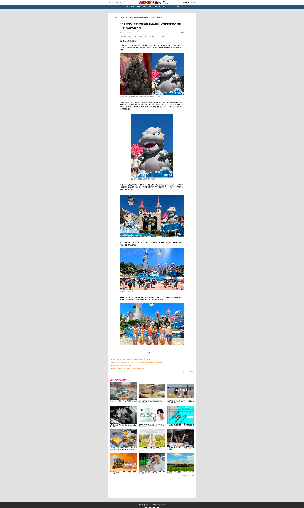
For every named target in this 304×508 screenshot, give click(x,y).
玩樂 (182, 32)
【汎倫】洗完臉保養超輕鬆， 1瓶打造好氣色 (151, 425)
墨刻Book (186, 2)
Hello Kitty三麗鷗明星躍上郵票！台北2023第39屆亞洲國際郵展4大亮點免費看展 (136, 362)
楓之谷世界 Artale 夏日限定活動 (121, 365)
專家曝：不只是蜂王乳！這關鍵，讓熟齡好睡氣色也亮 (128, 369)
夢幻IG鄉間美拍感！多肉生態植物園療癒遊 (151, 448)
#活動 (145, 36)
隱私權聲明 (163, 505)
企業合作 (148, 505)
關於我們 (141, 505)
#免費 (134, 36)
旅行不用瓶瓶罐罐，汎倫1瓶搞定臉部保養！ (151, 401)
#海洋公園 (151, 36)
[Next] (157, 353)
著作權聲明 (156, 505)
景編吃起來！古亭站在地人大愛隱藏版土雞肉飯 (123, 401)
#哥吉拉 (140, 36)
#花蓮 (157, 36)
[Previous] (147, 353)
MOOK (193, 2)
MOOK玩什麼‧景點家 (119, 17)
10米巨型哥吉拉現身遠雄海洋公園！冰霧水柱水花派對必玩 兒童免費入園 (144, 17)
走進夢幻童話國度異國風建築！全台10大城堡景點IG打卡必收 (130, 359)
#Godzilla (123, 36)
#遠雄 (162, 36)
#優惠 (129, 36)
